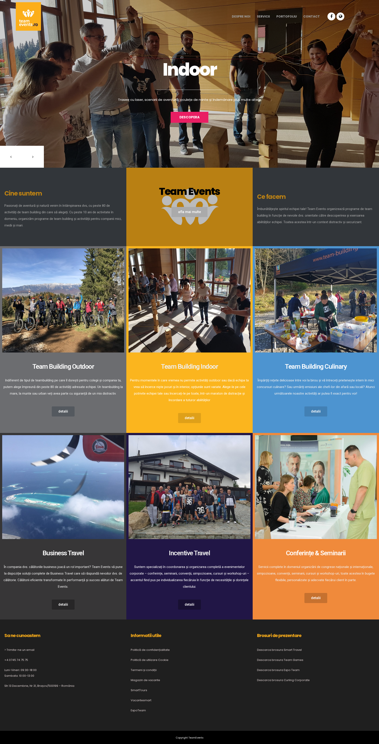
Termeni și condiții (144, 670)
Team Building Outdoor (63, 366)
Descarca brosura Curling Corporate (283, 680)
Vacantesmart (141, 700)
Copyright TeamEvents (190, 737)
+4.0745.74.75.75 (16, 660)
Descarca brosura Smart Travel (279, 650)
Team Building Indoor (189, 366)
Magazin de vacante (145, 680)
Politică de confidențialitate (150, 650)
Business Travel (63, 553)
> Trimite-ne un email (19, 650)
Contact (311, 16)
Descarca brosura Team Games (280, 660)
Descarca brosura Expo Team (278, 670)
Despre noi (241, 16)
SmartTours (139, 690)
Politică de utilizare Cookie (149, 660)
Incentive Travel (189, 553)
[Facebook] (331, 16)
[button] (189, 212)
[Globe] (340, 16)
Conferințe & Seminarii (316, 553)
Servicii (263, 16)
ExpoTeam (138, 710)
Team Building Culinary (316, 366)
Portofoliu (286, 16)
